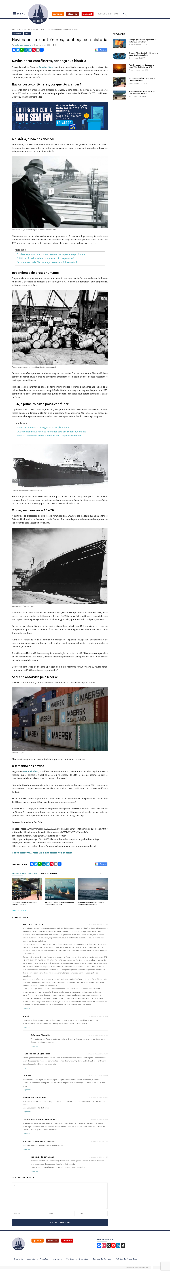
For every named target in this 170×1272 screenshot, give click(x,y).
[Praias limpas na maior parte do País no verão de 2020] (119, 95)
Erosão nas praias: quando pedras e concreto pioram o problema (50, 254)
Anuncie (31, 1259)
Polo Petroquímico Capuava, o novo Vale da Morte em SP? (141, 66)
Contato (70, 1259)
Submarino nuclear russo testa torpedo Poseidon (24, 903)
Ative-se (73, 13)
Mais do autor (49, 874)
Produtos (44, 1259)
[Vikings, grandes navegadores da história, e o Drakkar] (119, 43)
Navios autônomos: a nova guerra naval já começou (43, 427)
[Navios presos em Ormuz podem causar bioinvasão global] (93, 889)
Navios (35, 29)
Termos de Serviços (102, 1259)
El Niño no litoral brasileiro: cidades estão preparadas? (45, 258)
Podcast (87, 13)
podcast (67, 1240)
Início (14, 29)
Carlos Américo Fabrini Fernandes (39, 1119)
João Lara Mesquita (23, 45)
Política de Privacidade (126, 1259)
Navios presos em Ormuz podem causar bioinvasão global (91, 903)
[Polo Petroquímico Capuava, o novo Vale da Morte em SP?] (119, 68)
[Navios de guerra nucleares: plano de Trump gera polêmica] (60, 889)
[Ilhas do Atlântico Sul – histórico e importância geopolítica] (119, 56)
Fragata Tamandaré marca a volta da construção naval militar (48, 435)
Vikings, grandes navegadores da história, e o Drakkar (142, 41)
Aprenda (57, 13)
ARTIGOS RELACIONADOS (24, 874)
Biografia (18, 1259)
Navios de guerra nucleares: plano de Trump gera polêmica (59, 903)
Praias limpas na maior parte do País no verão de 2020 (142, 93)
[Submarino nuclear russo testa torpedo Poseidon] (27, 889)
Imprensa (57, 1259)
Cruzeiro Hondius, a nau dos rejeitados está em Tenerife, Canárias (51, 431)
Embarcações (24, 29)
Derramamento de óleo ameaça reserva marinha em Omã (46, 262)
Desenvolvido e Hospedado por (137, 1267)
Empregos (83, 1259)
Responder (27, 1008)
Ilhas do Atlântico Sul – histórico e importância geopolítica (143, 54)
